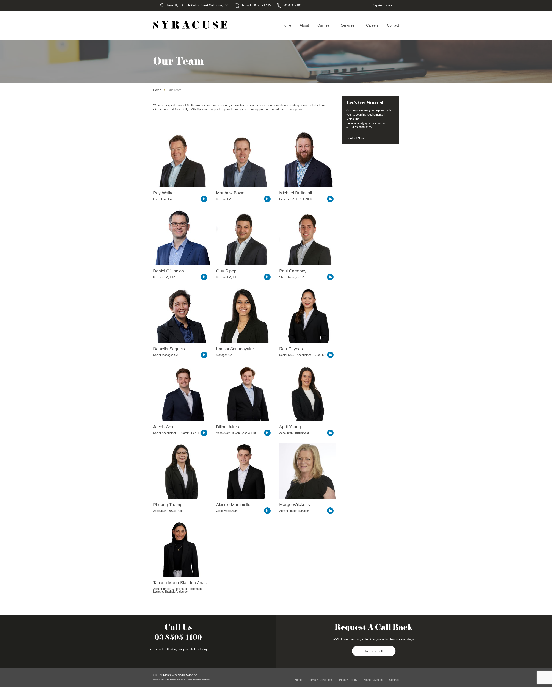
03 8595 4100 (292, 5)
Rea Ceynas (291, 348)
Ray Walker (164, 193)
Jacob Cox (163, 426)
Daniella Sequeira (170, 348)
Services (347, 25)
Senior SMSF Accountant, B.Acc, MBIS (304, 355)
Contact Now (355, 138)
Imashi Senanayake (235, 348)
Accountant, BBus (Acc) (168, 510)
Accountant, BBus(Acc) (294, 433)
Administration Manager (294, 510)
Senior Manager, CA (165, 355)
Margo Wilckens (294, 504)
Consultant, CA (162, 199)
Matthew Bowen (231, 193)
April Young (290, 426)
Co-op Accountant (227, 510)
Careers (372, 25)
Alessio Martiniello (233, 504)
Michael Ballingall (295, 193)
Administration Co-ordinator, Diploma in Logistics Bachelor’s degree (177, 590)
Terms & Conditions (320, 679)
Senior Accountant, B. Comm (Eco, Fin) (178, 433)
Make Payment (373, 679)
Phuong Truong (167, 504)
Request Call (374, 651)
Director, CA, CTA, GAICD (295, 199)
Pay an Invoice (382, 5)
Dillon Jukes (227, 426)
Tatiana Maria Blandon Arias (180, 582)
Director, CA (223, 199)
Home (286, 25)
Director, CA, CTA (164, 277)
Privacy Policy (348, 679)
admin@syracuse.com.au (370, 123)
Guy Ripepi (226, 271)
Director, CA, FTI (226, 277)
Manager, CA (224, 355)
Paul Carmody (292, 271)
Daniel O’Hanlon (168, 271)
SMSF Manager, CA (291, 277)
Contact (393, 25)
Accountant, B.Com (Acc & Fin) (236, 433)
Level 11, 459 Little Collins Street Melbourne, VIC (197, 5)
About (304, 25)
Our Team (324, 25)
